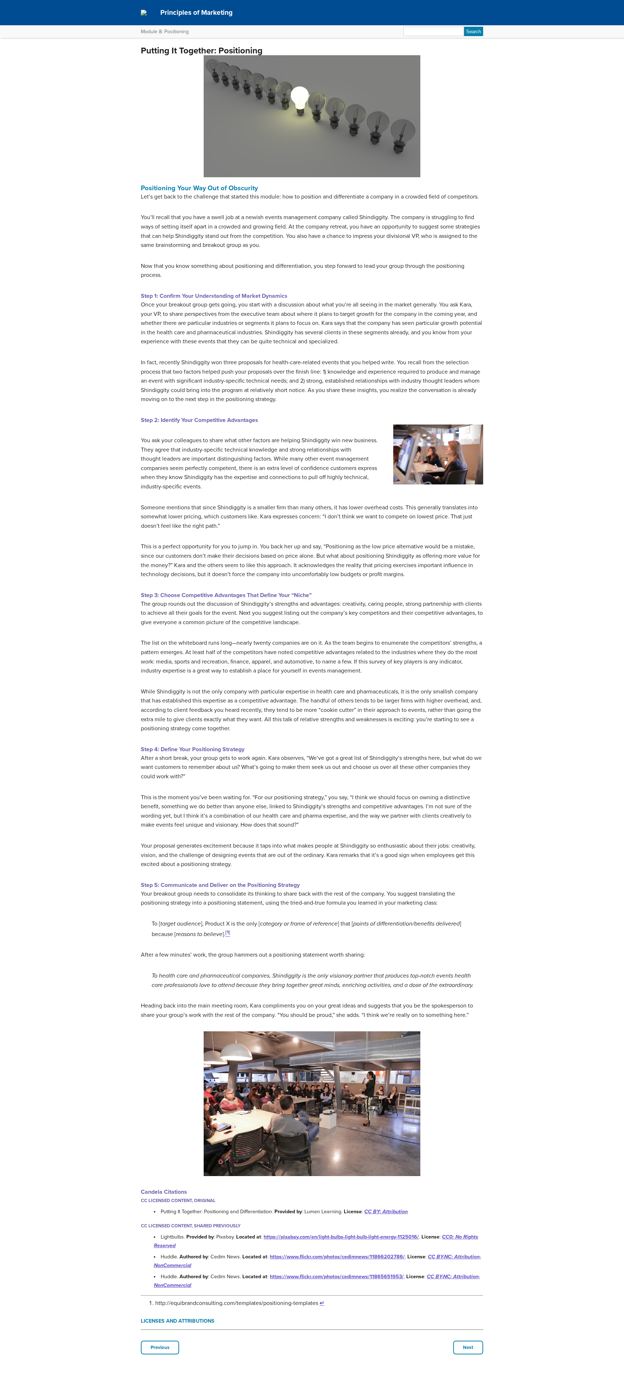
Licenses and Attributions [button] (177, 1321)
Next (468, 1347)
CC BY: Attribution (386, 1212)
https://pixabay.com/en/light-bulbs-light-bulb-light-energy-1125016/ (341, 1237)
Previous (160, 1347)
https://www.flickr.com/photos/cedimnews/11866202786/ (337, 1257)
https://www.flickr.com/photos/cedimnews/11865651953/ (337, 1277)
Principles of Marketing (196, 12)
